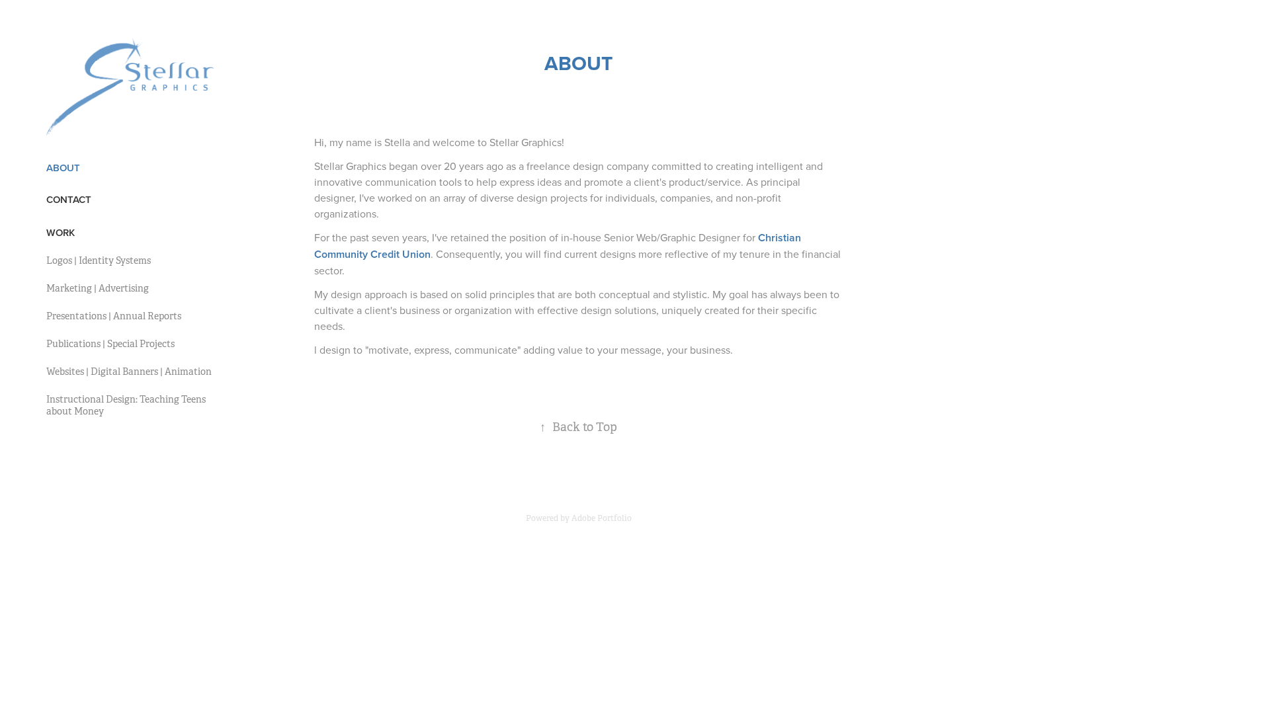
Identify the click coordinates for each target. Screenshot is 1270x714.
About (63, 168)
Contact (68, 199)
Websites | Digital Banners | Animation (129, 371)
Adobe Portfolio (602, 518)
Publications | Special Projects (110, 344)
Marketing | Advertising (97, 288)
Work (60, 232)
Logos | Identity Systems (98, 260)
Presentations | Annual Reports (113, 316)
